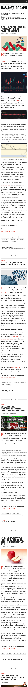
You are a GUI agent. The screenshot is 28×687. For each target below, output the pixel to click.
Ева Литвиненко (4, 267)
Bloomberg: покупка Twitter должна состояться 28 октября (13, 263)
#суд (3, 384)
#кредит (23, 382)
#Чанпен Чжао (16, 382)
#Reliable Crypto (5, 239)
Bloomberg (4, 292)
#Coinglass (13, 239)
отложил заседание (16, 367)
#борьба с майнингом (6, 513)
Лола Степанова (4, 33)
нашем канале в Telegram (8, 231)
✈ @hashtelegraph (23, 4)
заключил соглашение (17, 336)
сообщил (7, 130)
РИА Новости (19, 442)
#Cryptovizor (20, 239)
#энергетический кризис (13, 515)
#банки (3, 382)
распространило (5, 185)
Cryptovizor (4, 61)
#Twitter (8, 384)
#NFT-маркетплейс (17, 653)
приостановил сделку (7, 339)
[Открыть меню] (26, 1)
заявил (11, 207)
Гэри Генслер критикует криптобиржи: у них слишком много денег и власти (12, 678)
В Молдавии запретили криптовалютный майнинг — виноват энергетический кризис (13, 409)
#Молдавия (4, 515)
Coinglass (17, 100)
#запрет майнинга (16, 513)
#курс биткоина (5, 4)
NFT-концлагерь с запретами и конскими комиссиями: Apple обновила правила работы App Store (12, 541)
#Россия (11, 4)
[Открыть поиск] (24, 1)
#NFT (24, 653)
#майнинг (23, 515)
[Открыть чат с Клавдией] (25, 684)
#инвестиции (13, 241)
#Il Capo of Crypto (5, 237)
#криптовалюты (5, 241)
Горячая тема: (7, 11)
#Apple (3, 653)
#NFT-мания (9, 653)
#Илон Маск (9, 382)
